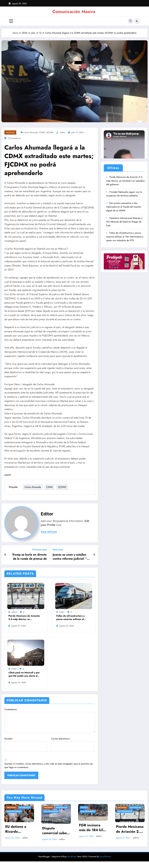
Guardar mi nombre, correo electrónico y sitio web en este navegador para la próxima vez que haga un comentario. (48, 765)
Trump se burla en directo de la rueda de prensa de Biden (29, 557)
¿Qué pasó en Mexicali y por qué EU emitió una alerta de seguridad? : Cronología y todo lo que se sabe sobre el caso (24, 674)
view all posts (49, 531)
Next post (58, 549)
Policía (28, 807)
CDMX (42, 132)
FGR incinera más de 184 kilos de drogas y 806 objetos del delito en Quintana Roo (37, 828)
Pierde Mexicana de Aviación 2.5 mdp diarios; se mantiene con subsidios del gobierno (24, 617)
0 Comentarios (14, 138)
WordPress (72, 856)
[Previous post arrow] (5, 555)
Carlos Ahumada (30, 132)
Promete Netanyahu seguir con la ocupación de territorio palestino (124, 193)
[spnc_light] (137, 21)
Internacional (106, 807)
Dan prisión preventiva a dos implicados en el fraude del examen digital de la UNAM (123, 206)
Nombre (8, 738)
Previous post (39, 549)
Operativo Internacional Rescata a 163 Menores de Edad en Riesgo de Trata (124, 221)
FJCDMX (50, 132)
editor (62, 132)
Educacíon (141, 807)
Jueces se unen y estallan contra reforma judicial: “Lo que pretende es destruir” (71, 557)
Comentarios (10, 709)
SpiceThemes (105, 856)
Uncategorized (32, 811)
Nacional (10, 132)
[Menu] (11, 21)
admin (14, 612)
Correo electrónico (60, 738)
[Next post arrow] (94, 555)
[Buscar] (130, 21)
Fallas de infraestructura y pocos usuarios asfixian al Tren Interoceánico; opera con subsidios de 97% (70, 617)
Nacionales (80, 807)
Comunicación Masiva (73, 11)
